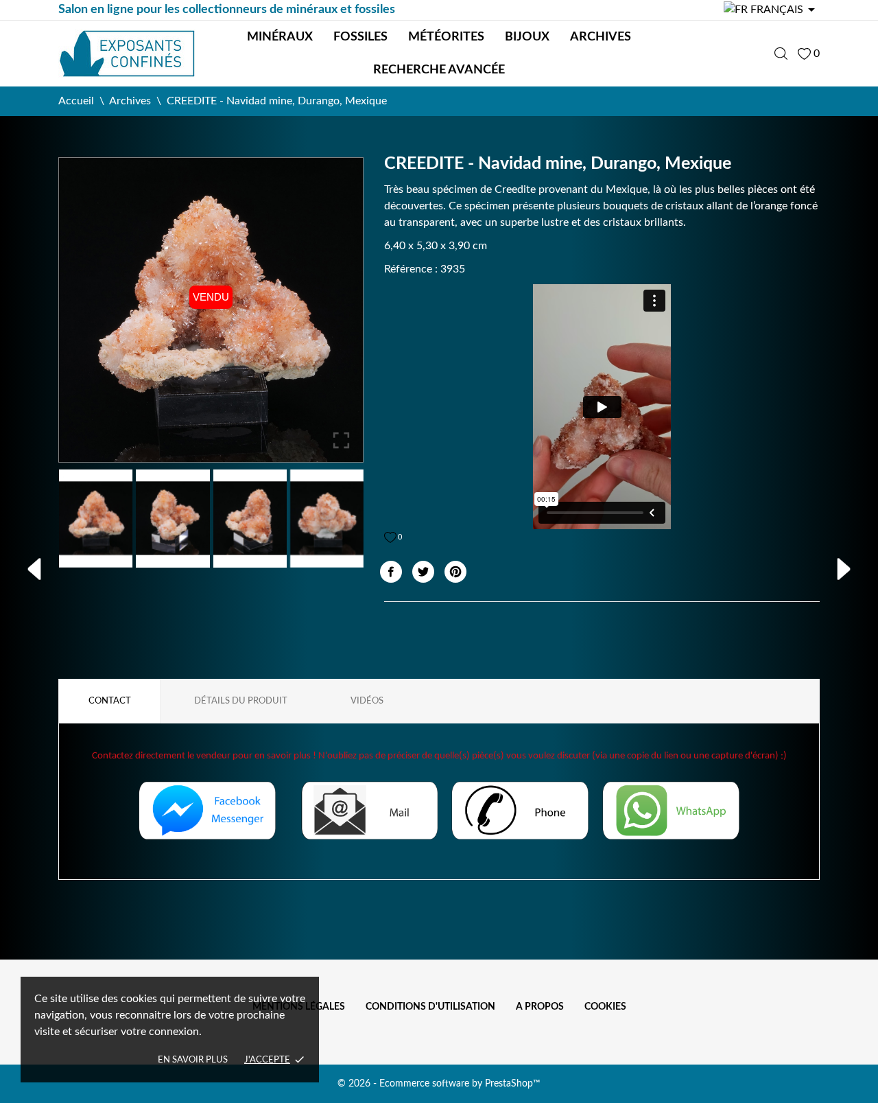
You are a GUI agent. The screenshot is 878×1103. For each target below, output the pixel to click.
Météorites (446, 37)
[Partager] (391, 572)
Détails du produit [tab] (240, 701)
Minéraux (280, 37)
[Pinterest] (455, 572)
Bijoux (527, 37)
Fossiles (360, 37)
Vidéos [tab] (367, 701)
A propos (540, 1007)
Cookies (605, 1007)
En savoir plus (193, 1060)
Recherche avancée (439, 70)
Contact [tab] (109, 701)
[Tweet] (423, 572)
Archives (600, 37)
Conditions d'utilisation (430, 1007)
